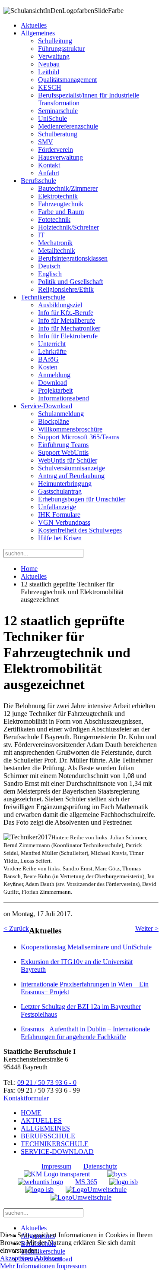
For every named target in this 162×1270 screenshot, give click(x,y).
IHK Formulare (59, 514)
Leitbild (48, 72)
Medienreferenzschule (68, 126)
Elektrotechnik (58, 196)
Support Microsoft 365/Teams (78, 437)
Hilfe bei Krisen (60, 538)
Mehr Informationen (27, 1266)
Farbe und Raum (61, 211)
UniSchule (52, 118)
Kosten (47, 367)
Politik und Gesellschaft (70, 281)
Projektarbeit (55, 390)
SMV (45, 141)
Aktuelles (34, 25)
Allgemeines (38, 33)
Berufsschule (38, 180)
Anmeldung (54, 374)
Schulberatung (57, 134)
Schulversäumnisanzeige (71, 468)
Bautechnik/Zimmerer (68, 188)
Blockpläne (53, 421)
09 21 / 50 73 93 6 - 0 (46, 1082)
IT (41, 235)
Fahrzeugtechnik (60, 204)
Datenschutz (100, 1166)
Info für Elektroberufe (68, 336)
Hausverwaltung (60, 157)
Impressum (56, 1166)
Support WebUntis (63, 452)
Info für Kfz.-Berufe (65, 312)
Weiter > (147, 928)
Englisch (50, 273)
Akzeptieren (16, 1258)
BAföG (48, 359)
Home (29, 568)
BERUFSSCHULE (48, 1136)
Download (52, 382)
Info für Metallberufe (66, 320)
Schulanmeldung (61, 413)
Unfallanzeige (57, 507)
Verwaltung (54, 56)
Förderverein (55, 149)
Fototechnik (54, 219)
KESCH (49, 87)
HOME (31, 1112)
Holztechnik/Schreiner (68, 227)
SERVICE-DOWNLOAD (57, 1151)
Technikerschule (43, 297)
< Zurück (16, 928)
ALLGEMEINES (45, 1128)
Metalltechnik (56, 250)
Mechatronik (55, 242)
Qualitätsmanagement (67, 79)
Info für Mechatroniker (69, 328)
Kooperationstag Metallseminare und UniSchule (86, 947)
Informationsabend (63, 398)
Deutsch (49, 266)
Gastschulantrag (60, 491)
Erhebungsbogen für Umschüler (81, 499)
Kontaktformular (26, 1098)
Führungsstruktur (61, 48)
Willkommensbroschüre (70, 429)
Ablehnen (48, 1258)
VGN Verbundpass (64, 522)
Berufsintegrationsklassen (73, 258)
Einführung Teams (63, 444)
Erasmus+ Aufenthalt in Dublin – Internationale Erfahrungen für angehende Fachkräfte (85, 1032)
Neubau (49, 64)
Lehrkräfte (52, 351)
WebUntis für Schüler (67, 460)
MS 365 (86, 1181)
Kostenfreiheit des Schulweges (80, 530)
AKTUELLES (41, 1120)
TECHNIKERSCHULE (55, 1143)
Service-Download (46, 406)
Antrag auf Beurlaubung (71, 475)
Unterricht (52, 343)
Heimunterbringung (65, 483)
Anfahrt (48, 172)
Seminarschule (58, 110)
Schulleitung (55, 40)
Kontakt (49, 165)
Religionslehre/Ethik (66, 289)
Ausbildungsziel (60, 305)
